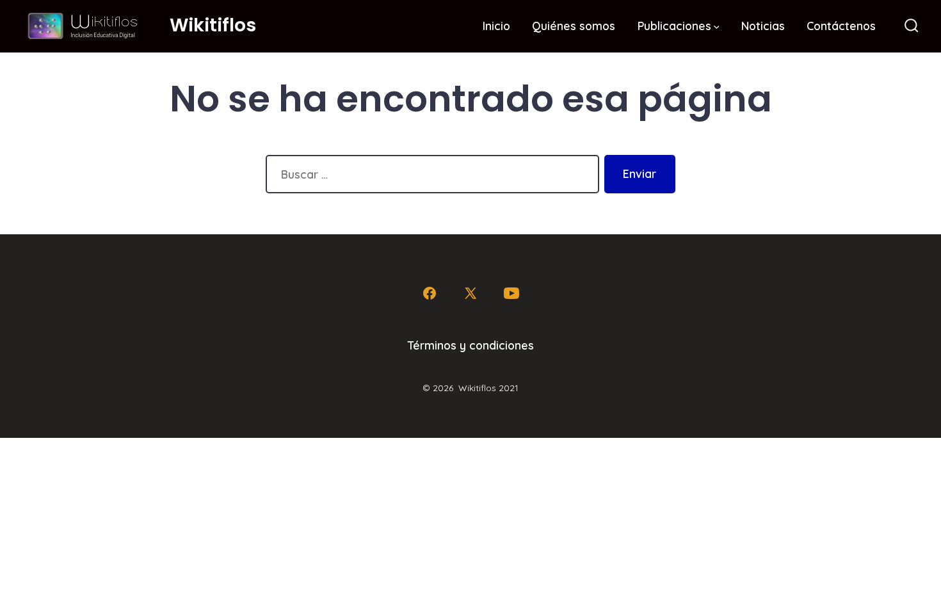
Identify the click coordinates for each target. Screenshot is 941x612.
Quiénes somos (573, 26)
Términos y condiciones (471, 345)
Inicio (496, 26)
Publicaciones (674, 26)
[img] (717, 27)
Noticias (763, 26)
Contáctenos (841, 26)
